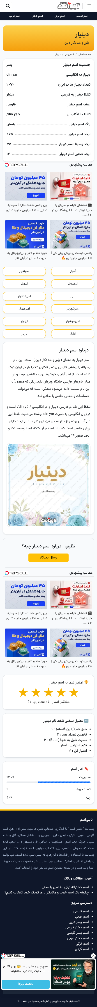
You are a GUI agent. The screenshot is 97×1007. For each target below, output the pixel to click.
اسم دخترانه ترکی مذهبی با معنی (65, 887)
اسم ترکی (60, 16)
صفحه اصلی (85, 55)
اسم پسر (69, 55)
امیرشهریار (73, 308)
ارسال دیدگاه (49, 557)
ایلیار (73, 333)
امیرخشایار (24, 296)
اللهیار (24, 283)
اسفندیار (73, 283)
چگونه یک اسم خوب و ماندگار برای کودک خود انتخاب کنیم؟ (47, 892)
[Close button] (93, 955)
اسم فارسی (82, 16)
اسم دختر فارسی (77, 927)
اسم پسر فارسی (78, 933)
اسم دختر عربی (78, 938)
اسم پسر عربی (79, 922)
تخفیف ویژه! (26, 984)
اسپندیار (24, 271)
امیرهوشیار (73, 321)
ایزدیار (24, 321)
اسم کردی (37, 16)
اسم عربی (14, 16)
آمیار (73, 271)
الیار (72, 296)
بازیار (24, 333)
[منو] (89, 6)
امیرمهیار (24, 308)
